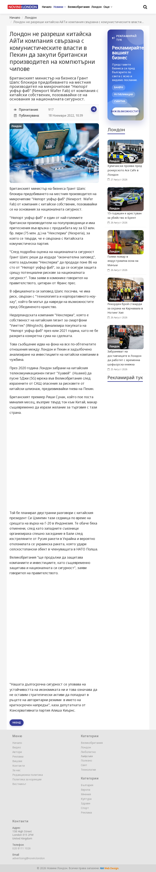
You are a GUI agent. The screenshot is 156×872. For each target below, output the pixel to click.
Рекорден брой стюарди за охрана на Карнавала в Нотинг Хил (125, 308)
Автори (17, 752)
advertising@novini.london (28, 858)
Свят (84, 765)
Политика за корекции (26, 779)
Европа (85, 789)
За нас (16, 770)
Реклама (17, 756)
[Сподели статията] (94, 109)
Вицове (17, 761)
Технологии (88, 769)
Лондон (31, 17)
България (87, 785)
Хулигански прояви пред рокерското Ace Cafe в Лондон (124, 170)
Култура (86, 799)
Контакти (18, 765)
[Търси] (145, 7)
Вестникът (19, 784)
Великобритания (92, 743)
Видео (16, 747)
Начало (15, 17)
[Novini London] (23, 7)
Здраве (85, 803)
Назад (17, 722)
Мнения (86, 794)
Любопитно (88, 752)
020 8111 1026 (21, 848)
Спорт (85, 808)
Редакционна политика (27, 775)
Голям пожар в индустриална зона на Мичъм (122, 261)
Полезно (86, 760)
